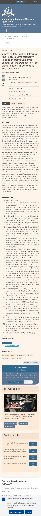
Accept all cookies (16, 512)
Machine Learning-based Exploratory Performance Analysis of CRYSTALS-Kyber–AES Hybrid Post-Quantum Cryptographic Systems (19, 416)
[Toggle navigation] (4, 30)
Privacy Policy (18, 495)
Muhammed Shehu (11, 423)
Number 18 (10, 38)
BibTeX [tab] (13, 103)
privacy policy (23, 505)
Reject (28, 512)
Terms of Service (7, 495)
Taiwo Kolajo (23, 423)
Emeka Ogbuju (9, 426)
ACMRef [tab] (4, 103)
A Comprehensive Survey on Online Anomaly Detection (15, 457)
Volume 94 (24, 36)
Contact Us (27, 495)
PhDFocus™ (7, 484)
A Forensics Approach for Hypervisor (15, 463)
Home (9, 36)
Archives (16, 36)
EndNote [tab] (21, 103)
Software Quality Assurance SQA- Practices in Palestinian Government (15, 451)
